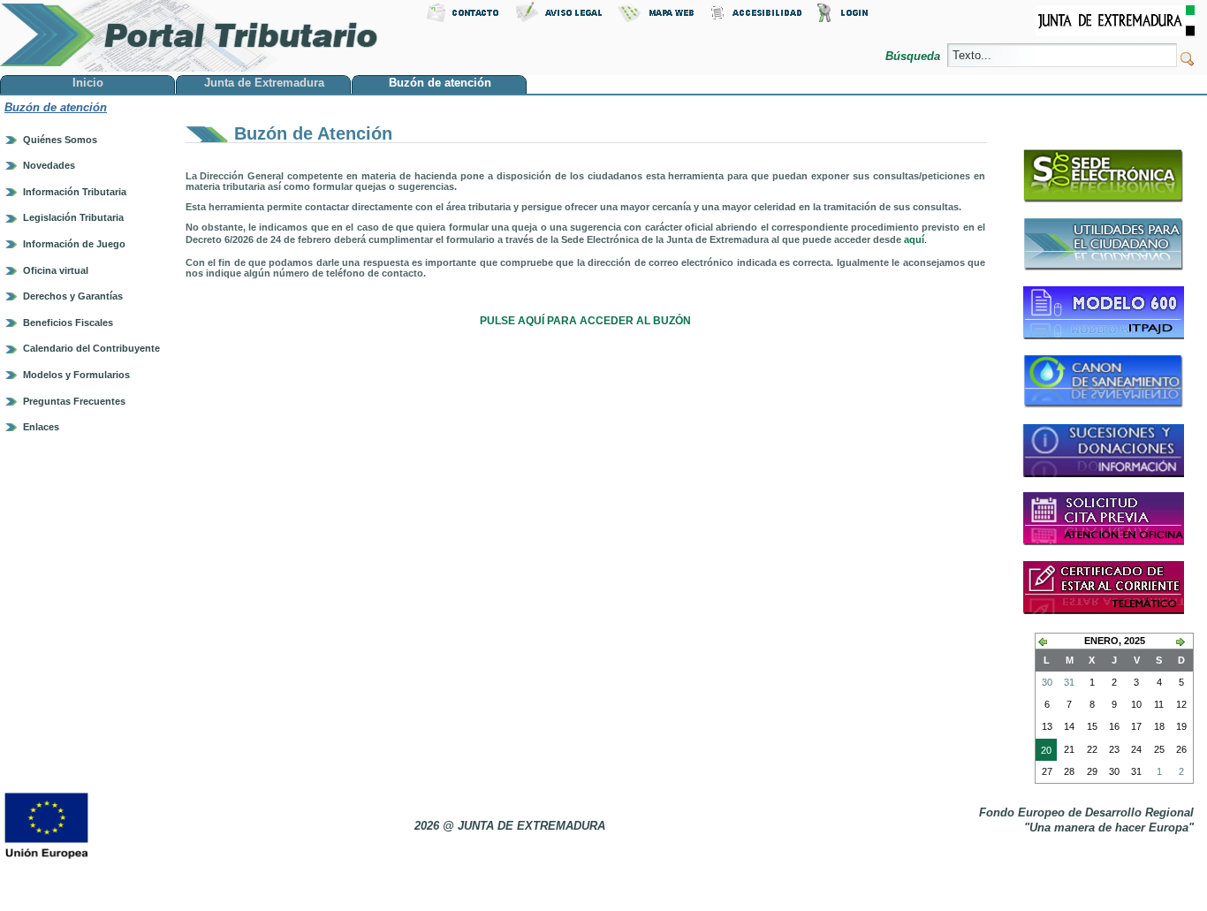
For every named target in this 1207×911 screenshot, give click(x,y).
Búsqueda (914, 56)
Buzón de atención (55, 107)
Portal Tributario (189, 36)
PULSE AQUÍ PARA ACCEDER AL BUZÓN (585, 321)
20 (1043, 753)
